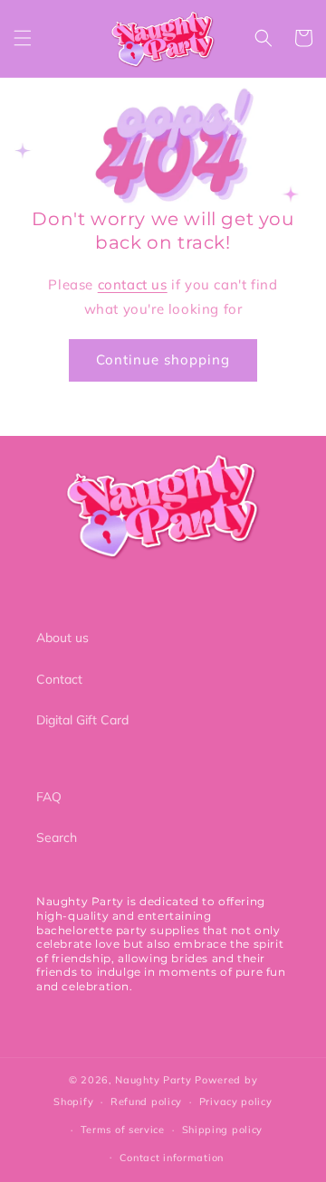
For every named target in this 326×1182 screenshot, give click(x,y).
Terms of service (123, 1129)
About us (62, 637)
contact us (133, 284)
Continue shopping (163, 359)
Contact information (172, 1157)
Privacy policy (236, 1101)
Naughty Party (153, 1079)
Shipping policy (223, 1129)
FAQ (49, 797)
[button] (23, 38)
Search (56, 837)
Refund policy (146, 1101)
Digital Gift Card (82, 720)
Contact (59, 679)
